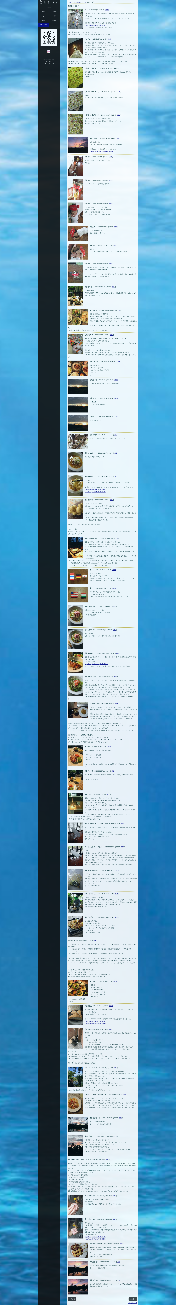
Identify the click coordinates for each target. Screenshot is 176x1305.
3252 (108, 794)
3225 (110, 157)
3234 (118, 361)
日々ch (43, 11)
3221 (118, 68)
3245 (114, 606)
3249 (116, 703)
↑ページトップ (132, 1303)
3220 (109, 39)
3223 (118, 115)
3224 (118, 138)
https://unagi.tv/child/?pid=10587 (95, 489)
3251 (112, 771)
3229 (116, 245)
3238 (115, 435)
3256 (116, 894)
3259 (115, 981)
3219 (107, 10)
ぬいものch (43, 16)
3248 (115, 676)
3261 (111, 1029)
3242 (116, 538)
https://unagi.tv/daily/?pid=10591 (95, 1237)
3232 (118, 310)
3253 (122, 823)
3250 (109, 746)
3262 (115, 1067)
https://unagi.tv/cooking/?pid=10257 (96, 664)
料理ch (54, 11)
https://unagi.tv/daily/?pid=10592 (95, 1239)
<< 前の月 (72, 1299)
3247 (117, 653)
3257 (116, 917)
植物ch (54, 20)
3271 (118, 1280)
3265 (115, 1136)
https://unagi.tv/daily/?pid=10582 (95, 25)
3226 (110, 180)
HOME (49, 7)
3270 (118, 1262)
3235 (116, 380)
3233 (111, 335)
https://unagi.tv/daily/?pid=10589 (95, 1021)
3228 (116, 227)
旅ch (43, 20)
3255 (117, 870)
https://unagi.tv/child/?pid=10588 (95, 492)
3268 (114, 1219)
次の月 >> (133, 1299)
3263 (124, 1094)
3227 (110, 203)
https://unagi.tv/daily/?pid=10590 (95, 1023)
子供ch (54, 16)
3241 (111, 500)
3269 (121, 1243)
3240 (115, 476)
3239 (115, 453)
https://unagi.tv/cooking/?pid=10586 (101, 151)
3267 (114, 1195)
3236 (116, 398)
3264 (120, 1118)
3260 (111, 1006)
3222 (118, 91)
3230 (110, 263)
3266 (107, 1159)
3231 (113, 287)
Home (69, 2)
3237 (116, 416)
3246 (114, 630)
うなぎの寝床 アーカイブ (79, 2)
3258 (94, 940)
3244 (114, 588)
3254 (122, 847)
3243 (114, 570)
